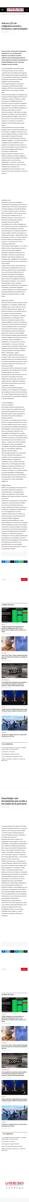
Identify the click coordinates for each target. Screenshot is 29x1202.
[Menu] (2, 9)
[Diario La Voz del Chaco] (15, 9)
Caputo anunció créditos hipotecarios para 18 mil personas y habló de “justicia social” (14, 710)
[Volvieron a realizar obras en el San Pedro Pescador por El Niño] (15, 723)
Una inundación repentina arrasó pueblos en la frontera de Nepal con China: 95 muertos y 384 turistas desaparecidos (14, 683)
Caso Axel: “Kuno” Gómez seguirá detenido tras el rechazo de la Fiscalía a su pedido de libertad (14, 657)
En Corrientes (8, 744)
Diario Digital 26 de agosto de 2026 (10, 754)
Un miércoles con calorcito (8, 751)
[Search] (27, 9)
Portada (3, 14)
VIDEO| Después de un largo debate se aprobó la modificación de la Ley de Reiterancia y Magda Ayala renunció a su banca (14, 629)
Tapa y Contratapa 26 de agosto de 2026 (12, 756)
